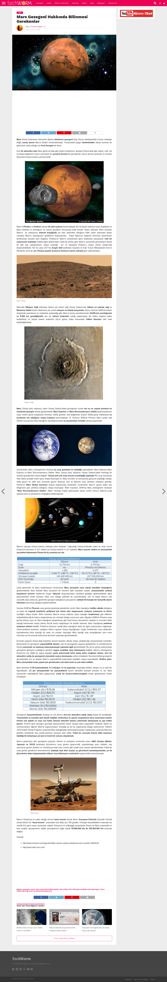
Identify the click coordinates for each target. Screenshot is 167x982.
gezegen (26, 889)
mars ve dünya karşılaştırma (40, 891)
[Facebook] (33, 133)
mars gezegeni (93, 889)
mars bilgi (64, 889)
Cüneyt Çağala (36, 26)
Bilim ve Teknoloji (62, 3)
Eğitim (84, 3)
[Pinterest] (64, 133)
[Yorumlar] (95, 133)
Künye (152, 979)
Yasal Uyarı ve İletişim (141, 979)
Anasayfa (39, 3)
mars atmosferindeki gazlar (47, 889)
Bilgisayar (101, 3)
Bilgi (92, 3)
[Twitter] (48, 133)
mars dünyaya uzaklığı (77, 889)
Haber (48, 3)
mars (33, 889)
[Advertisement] (64, 111)
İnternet (75, 3)
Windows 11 (112, 3)
